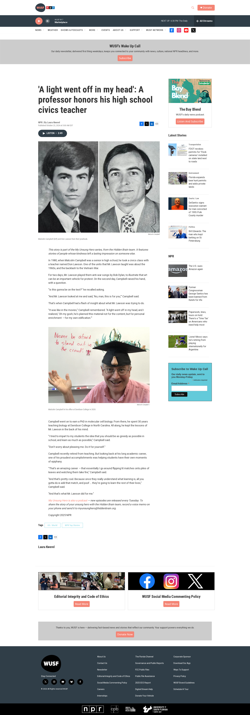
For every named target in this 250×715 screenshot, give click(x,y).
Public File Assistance (145, 676)
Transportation (195, 144)
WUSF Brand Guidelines (184, 683)
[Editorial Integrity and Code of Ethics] (81, 581)
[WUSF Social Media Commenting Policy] (171, 581)
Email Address (180, 383)
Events (106, 30)
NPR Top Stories (72, 525)
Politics (192, 227)
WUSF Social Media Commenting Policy (171, 596)
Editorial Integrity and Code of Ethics (81, 596)
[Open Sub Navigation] (44, 30)
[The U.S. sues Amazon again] (177, 270)
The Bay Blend (190, 109)
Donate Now (125, 634)
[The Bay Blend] (190, 91)
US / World (52, 525)
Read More (81, 604)
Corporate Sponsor (182, 657)
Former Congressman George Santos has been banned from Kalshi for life (198, 293)
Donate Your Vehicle (144, 696)
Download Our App (182, 663)
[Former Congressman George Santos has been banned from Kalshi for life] (177, 292)
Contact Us (102, 663)
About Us (101, 657)
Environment (194, 173)
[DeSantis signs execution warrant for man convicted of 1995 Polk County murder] (177, 203)
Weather (53, 30)
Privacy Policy (179, 676)
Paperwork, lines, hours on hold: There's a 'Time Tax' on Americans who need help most (198, 318)
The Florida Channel (144, 657)
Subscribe (125, 58)
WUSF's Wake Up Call (125, 46)
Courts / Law (194, 198)
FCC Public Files (142, 670)
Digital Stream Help (144, 689)
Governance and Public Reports (149, 663)
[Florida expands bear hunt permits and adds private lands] (177, 178)
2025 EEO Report (143, 683)
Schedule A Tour (181, 689)
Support (135, 30)
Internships (102, 696)
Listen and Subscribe (190, 121)
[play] (39, 21)
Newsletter (102, 670)
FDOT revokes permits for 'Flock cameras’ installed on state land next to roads (198, 155)
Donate (207, 7)
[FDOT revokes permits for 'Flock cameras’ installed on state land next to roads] (177, 150)
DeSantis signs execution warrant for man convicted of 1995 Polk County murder (198, 209)
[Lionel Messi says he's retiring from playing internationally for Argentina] (177, 341)
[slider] (52, 20)
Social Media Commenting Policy (112, 683)
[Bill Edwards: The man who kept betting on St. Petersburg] (177, 232)
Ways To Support (181, 670)
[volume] (47, 21)
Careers (100, 689)
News (38, 30)
